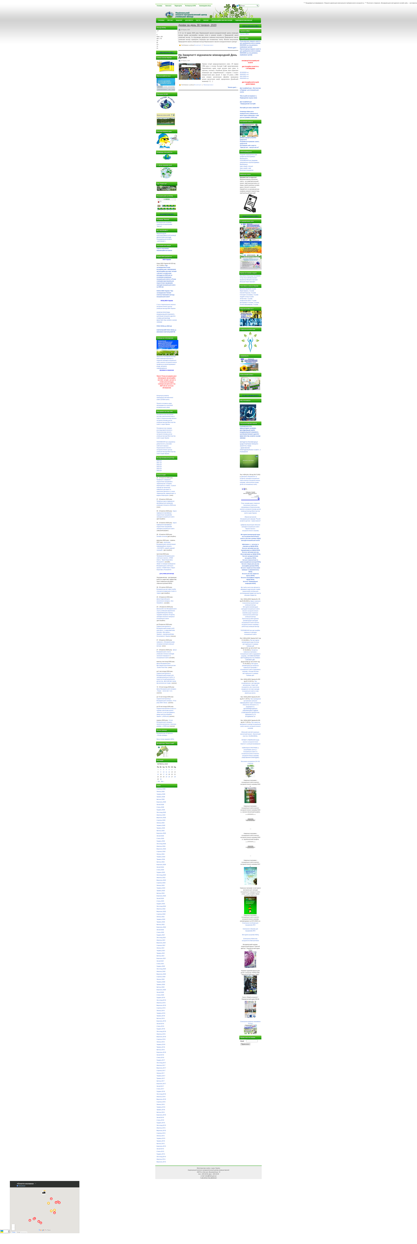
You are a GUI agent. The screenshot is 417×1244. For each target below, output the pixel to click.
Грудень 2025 (161, 810)
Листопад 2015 (161, 1125)
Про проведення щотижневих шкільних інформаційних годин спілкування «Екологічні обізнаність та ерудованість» (250, 702)
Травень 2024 (161, 859)
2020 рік (159, 461)
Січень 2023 (160, 901)
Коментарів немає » (209, 45)
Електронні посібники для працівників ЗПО (250, 924)
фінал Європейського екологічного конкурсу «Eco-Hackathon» (165, 601)
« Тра (158, 781)
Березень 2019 (161, 1021)
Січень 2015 (160, 1151)
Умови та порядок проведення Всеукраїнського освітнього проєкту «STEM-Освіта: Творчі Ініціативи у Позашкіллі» (166, 566)
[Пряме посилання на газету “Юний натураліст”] (250, 1018)
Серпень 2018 (161, 1039)
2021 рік (159, 463)
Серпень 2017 (161, 1070)
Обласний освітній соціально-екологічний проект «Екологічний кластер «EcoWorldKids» (250, 734)
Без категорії (197, 45)
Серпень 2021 (161, 945)
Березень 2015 (161, 1146)
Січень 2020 (160, 995)
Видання (179, 20)
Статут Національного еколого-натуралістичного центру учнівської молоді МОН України (166, 306)
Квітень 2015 (161, 1143)
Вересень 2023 (161, 880)
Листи (198, 20)
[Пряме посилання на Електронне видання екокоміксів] (250, 1034)
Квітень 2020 (161, 987)
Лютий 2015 (160, 1149)
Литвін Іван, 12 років (246, 298)
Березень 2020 (161, 990)
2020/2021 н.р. (244, 74)
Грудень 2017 (161, 1060)
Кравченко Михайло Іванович (249, 280)
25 (166, 777)
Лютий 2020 (160, 992)
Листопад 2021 (161, 937)
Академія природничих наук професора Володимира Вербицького (248, 156)
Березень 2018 (161, 1052)
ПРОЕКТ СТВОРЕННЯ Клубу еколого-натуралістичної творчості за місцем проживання (250, 742)
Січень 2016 (160, 1120)
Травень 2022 (161, 922)
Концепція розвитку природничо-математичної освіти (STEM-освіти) (165, 397)
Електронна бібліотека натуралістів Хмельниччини (250, 939)
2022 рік (159, 464)
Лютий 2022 (160, 930)
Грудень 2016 (161, 1091)
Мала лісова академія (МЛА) (165, 739)
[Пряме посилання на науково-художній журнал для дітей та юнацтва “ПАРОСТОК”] (250, 994)
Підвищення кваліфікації (243, 20)
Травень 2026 (161, 797)
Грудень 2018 (161, 1029)
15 (158, 774)
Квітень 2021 (161, 956)
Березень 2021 (161, 958)
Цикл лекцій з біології (246, 166)
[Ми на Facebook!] (232, 6)
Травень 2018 (161, 1047)
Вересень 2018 (161, 1036)
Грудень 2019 (161, 997)
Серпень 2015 (161, 1133)
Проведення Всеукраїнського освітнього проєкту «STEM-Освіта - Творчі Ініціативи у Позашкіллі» (166, 559)
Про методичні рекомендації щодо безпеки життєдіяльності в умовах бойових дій (250, 643)
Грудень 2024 (161, 841)
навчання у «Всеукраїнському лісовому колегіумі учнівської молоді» (166, 644)
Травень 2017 (161, 1078)
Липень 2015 (161, 1136)
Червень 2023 (161, 888)
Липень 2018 (161, 1042)
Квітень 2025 (161, 830)
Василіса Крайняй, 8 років (248, 289)
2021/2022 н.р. (244, 76)
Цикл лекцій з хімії (245, 168)
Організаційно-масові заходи (222, 20)
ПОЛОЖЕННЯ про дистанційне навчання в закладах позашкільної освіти (250, 632)
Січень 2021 (160, 963)
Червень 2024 (161, 857)
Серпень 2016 (161, 1102)
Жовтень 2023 (161, 877)
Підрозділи (178, 6)
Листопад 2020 (161, 969)
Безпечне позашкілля (246, 170)
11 (166, 772)
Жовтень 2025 (161, 815)
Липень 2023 (161, 885)
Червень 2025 (161, 825)
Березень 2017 (161, 1083)
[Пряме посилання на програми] (250, 802)
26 (169, 777)
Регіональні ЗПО (190, 6)
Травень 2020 (161, 984)
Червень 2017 (161, 1076)
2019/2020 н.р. (244, 72)
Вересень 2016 (161, 1099)
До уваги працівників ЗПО (250, 395)
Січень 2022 (160, 932)
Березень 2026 (161, 802)
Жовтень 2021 (161, 940)
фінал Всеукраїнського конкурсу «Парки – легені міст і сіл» (166, 690)
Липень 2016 (161, 1104)
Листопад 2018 (161, 1031)
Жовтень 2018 (161, 1034)
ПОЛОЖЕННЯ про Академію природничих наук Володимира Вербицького (249, 162)
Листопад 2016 (161, 1094)
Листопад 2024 (161, 843)
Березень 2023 (161, 896)
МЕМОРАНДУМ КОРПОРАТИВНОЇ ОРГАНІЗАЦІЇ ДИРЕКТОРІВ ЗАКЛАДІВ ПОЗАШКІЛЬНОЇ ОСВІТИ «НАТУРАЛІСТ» (166, 237)
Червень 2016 (161, 1107)
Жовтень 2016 (161, 1096)
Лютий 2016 (160, 1117)
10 (163, 772)
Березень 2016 (161, 1115)
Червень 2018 (161, 1044)
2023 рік (159, 466)
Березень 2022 (161, 927)
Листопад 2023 (161, 875)
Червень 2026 (161, 794)
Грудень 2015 (161, 1123)
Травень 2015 (161, 1141)
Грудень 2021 (161, 935)
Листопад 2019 (161, 1000)
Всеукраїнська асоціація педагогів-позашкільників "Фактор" (164, 224)
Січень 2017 (160, 1089)
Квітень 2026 (161, 799)
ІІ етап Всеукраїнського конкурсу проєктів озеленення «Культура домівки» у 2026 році (166, 723)
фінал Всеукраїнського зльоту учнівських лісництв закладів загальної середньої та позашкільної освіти (167, 653)
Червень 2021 (161, 950)
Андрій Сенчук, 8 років (247, 296)
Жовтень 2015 (161, 1128)
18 (166, 774)
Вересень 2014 (161, 1162)
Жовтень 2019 (161, 1003)
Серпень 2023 (161, 883)
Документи (189, 20)
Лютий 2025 (160, 836)
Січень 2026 (160, 807)
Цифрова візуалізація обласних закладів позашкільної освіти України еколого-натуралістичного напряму (250, 527)
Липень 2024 (161, 854)
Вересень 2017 (161, 1068)
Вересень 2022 (161, 911)
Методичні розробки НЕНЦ (250, 935)
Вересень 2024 (161, 849)
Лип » (162, 781)
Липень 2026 (161, 791)
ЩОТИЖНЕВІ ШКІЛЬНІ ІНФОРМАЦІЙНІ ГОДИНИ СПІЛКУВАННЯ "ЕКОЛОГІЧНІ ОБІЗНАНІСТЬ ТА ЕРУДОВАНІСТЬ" (250, 712)
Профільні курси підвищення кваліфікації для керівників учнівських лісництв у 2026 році (166, 503)
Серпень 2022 (161, 914)
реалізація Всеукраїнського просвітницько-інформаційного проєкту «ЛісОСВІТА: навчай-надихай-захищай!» (166, 546)
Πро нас (170, 20)
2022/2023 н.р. (244, 78)
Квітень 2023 (161, 893)
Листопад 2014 (161, 1156)
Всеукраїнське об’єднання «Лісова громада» (165, 734)
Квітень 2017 (161, 1081)
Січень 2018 (160, 1057)
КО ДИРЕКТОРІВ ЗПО (167, 214)
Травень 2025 (161, 828)
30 (161, 779)
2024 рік (159, 468)
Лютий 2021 (160, 961)
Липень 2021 (161, 948)
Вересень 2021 (161, 943)
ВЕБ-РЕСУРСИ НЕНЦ (167, 52)
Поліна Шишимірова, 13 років (249, 304)
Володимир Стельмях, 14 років (249, 302)
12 (169, 772)
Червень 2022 (161, 919)
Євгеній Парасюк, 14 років (248, 293)
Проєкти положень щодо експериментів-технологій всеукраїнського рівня (165, 405)
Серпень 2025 (161, 820)
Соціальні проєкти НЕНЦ (250, 216)
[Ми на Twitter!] (237, 6)
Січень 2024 (160, 870)
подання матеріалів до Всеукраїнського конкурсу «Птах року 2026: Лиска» (166, 700)
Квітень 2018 (161, 1049)
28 (175, 777)
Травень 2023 (161, 890)
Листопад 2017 (161, 1063)
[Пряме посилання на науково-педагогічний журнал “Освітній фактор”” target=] (250, 967)
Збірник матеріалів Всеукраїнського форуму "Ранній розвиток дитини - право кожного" (250, 519)
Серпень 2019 (161, 1008)
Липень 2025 (161, 823)
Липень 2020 (161, 979)
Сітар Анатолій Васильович (248, 278)
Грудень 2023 (161, 872)
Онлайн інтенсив (162, 536)
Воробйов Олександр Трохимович (250, 276)
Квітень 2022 (161, 924)
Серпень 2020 (161, 976)
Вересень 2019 (161, 1005)
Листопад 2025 (161, 812)
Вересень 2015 (161, 1130)
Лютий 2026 (160, 804)
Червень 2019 (161, 1013)
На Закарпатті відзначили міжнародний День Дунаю (207, 56)
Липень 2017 (161, 1073)
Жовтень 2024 (161, 846)
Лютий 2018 (160, 1055)
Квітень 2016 (161, 1112)
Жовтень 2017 (161, 1065)
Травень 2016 (161, 1109)
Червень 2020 (161, 982)
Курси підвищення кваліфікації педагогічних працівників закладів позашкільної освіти (167, 514)
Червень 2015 (161, 1138)
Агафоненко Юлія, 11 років (248, 300)
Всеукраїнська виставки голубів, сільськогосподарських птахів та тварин (166, 591)
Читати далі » (232, 48)
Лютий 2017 (160, 1086)
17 (163, 774)
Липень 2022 (161, 916)
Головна (159, 6)
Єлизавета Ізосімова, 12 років (249, 295)
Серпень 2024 (161, 851)
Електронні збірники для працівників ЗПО (250, 930)
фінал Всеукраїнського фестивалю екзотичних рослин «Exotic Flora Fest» (166, 665)
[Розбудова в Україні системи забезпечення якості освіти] (250, 500)
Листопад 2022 (161, 906)
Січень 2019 (160, 1026)
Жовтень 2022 (161, 909)
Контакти (168, 6)
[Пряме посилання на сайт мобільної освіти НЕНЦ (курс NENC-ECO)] (250, 212)
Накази (205, 20)
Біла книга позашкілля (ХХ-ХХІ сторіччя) (250, 762)
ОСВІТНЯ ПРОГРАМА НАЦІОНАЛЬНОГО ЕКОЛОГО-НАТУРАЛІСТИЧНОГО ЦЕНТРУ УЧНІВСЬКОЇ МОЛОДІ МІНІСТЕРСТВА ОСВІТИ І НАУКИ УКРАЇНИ (167, 317)
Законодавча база (205, 6)
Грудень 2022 (161, 903)
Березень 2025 (161, 833)
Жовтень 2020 (161, 971)
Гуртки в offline (244, 34)
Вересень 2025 (161, 817)
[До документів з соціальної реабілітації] (250, 352)
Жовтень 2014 (161, 1159)
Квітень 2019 (161, 1018)
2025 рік (159, 470)
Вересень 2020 (161, 974)
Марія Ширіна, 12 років (247, 291)
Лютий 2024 (160, 867)
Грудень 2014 (161, 1154)
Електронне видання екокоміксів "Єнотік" (250, 1022)
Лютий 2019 (160, 1023)
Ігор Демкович (212, 1178)
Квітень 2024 (161, 862)
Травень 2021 (161, 953)
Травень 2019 (161, 1016)
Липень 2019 (161, 1010)
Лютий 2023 (160, 898)
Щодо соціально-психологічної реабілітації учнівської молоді (251, 603)
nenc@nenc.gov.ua (210, 1176)
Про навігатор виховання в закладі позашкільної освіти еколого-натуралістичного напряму (250, 725)
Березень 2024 (161, 864)
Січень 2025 (160, 838)
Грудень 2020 (161, 966)
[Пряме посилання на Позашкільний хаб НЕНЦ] (166, 210)
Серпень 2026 (161, 789)
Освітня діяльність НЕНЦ (250, 26)
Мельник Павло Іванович (247, 282)
